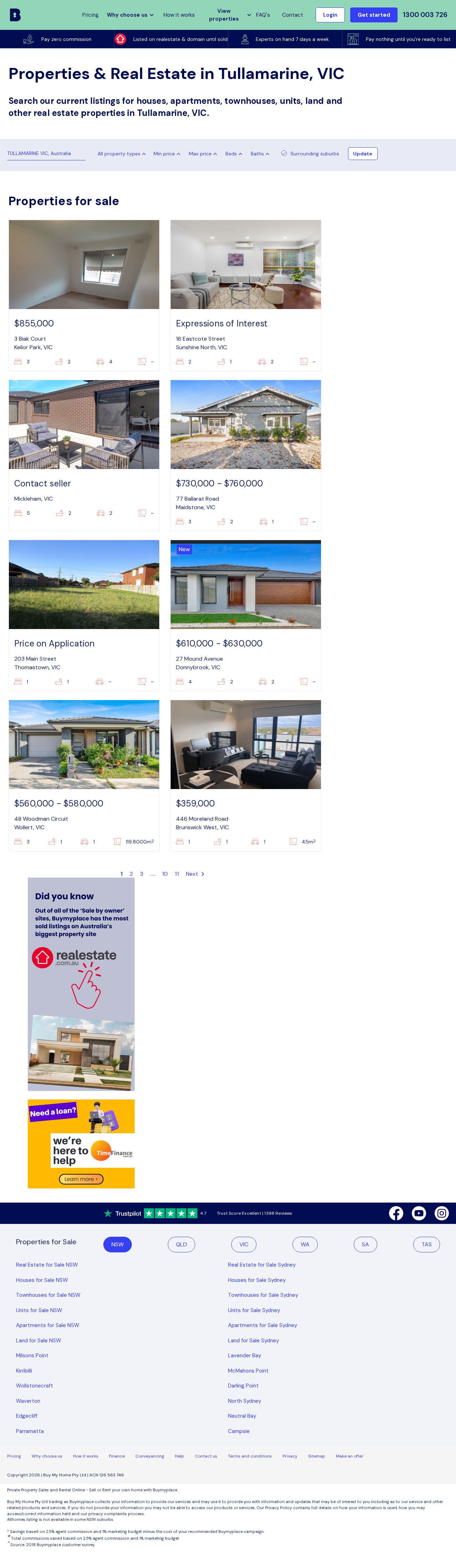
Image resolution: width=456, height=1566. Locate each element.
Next (193, 874)
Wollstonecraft (34, 1385)
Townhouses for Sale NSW (48, 1295)
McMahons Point (248, 1370)
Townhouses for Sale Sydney (263, 1295)
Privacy (290, 1456)
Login (330, 14)
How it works (179, 14)
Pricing (14, 1456)
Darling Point (243, 1385)
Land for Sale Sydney (253, 1340)
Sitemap (316, 1456)
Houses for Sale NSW (42, 1280)
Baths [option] (257, 153)
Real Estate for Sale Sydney (262, 1264)
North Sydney (244, 1401)
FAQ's (263, 14)
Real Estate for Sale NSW (47, 1264)
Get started (374, 14)
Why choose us (47, 1456)
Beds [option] (231, 153)
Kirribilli (24, 1370)
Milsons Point (32, 1355)
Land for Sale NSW (38, 1340)
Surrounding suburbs (314, 153)
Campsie (239, 1431)
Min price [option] (164, 153)
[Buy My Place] (15, 15)
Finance (117, 1456)
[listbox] (168, 153)
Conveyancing (149, 1456)
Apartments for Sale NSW (47, 1325)
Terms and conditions (250, 1456)
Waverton (28, 1401)
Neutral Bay (242, 1415)
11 (176, 874)
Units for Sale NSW (39, 1310)
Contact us (206, 1456)
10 (165, 874)
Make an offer (349, 1456)
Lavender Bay (244, 1355)
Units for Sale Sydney (254, 1310)
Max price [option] (200, 153)
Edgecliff (26, 1415)
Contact (292, 14)
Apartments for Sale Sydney (262, 1325)
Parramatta (30, 1431)
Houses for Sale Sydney (257, 1280)
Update (362, 153)
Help (179, 1456)
